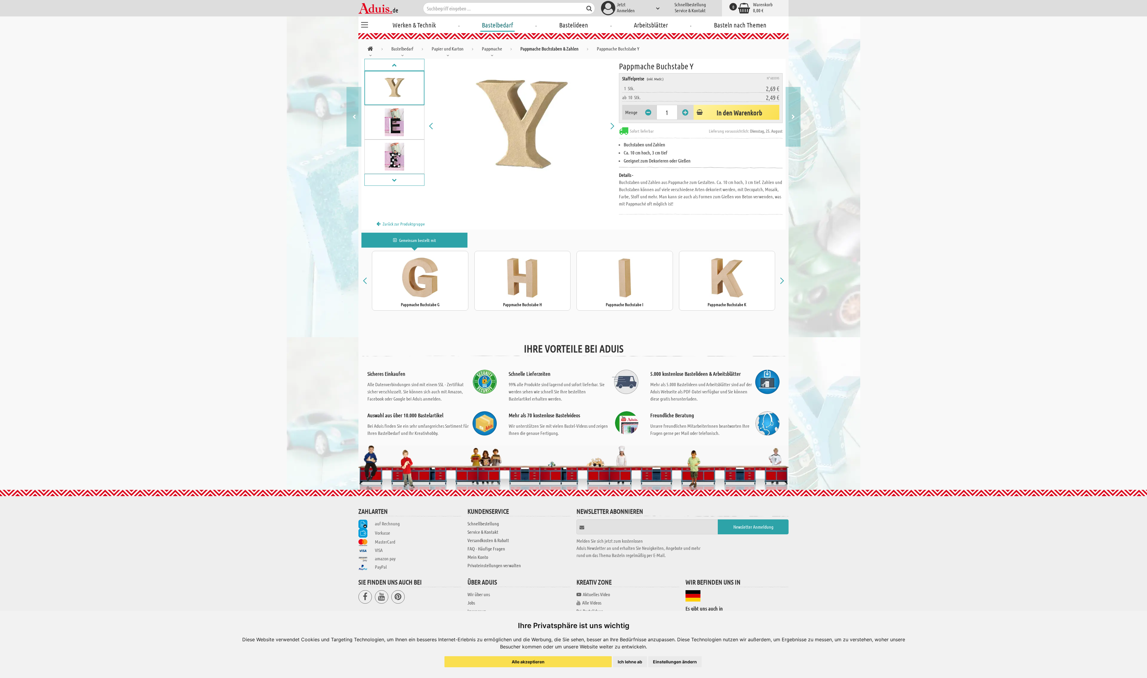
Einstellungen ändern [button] (675, 661)
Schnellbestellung (690, 4)
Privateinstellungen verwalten (494, 565)
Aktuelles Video (596, 594)
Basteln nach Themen (740, 25)
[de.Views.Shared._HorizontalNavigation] (370, 49)
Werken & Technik (414, 25)
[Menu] (364, 24)
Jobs (471, 602)
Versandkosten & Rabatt (488, 540)
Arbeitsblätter (651, 25)
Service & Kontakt (690, 10)
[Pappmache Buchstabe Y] (521, 126)
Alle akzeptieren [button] (528, 661)
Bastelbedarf (497, 25)
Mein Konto (477, 557)
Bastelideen (573, 25)
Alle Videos (591, 602)
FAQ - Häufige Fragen (486, 548)
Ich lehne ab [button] (630, 661)
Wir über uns (478, 594)
